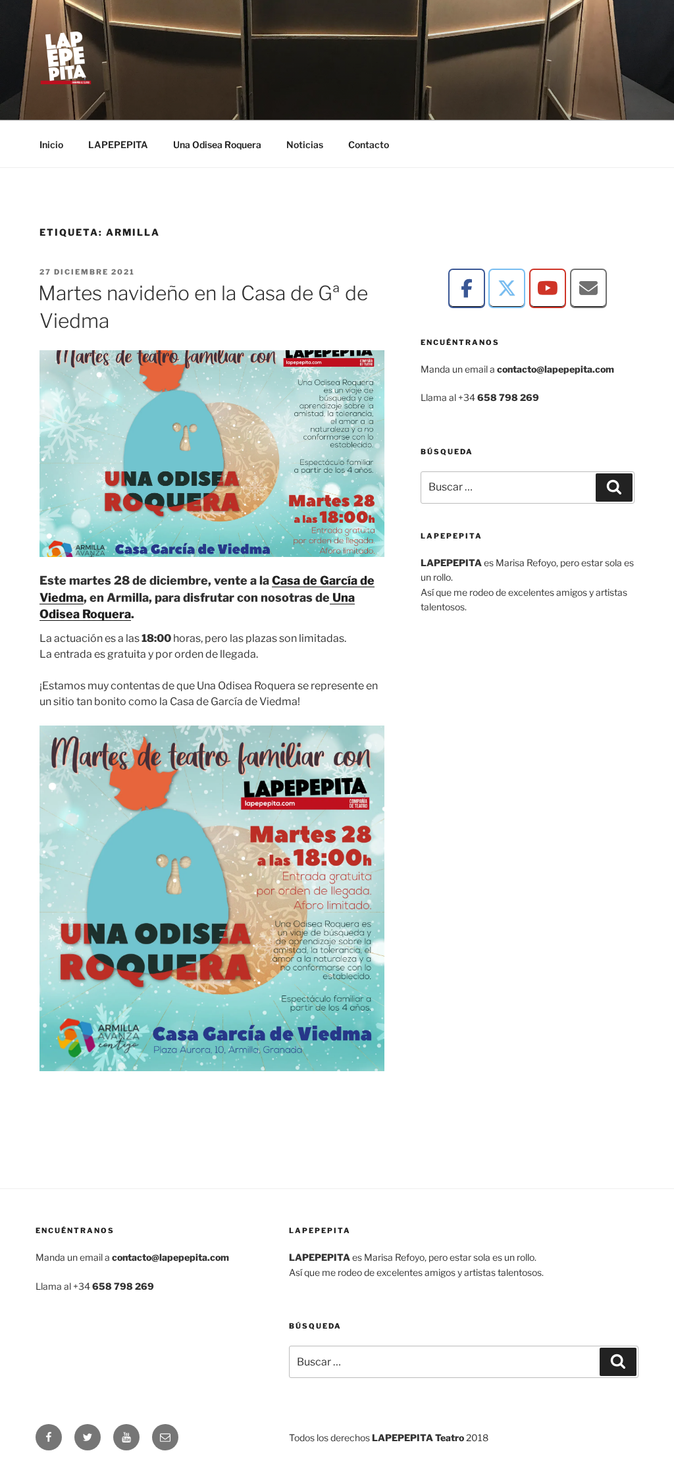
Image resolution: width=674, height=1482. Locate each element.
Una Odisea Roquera (217, 144)
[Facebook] (466, 288)
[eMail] (588, 288)
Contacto (368, 144)
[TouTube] (547, 288)
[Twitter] (506, 288)
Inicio (51, 144)
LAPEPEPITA (118, 144)
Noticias (304, 144)
